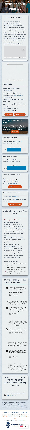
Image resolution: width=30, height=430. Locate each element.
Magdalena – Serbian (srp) (11, 182)
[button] (24, 2)
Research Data (10, 395)
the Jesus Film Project (12, 183)
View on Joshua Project (9, 110)
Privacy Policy (15, 412)
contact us (19, 405)
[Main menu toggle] (28, 2)
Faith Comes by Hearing (14, 196)
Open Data (24, 412)
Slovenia (9, 90)
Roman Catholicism (18, 95)
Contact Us (5, 412)
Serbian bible (14, 199)
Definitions (22, 407)
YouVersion (11, 201)
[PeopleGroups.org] (9, 2)
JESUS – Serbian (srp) (10, 180)
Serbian (16, 94)
